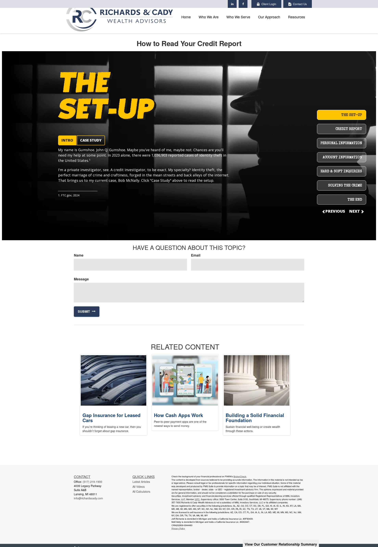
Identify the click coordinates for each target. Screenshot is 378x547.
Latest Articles (141, 482)
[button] (186, 16)
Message (81, 279)
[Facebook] (243, 4)
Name (78, 255)
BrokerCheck (239, 476)
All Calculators (141, 491)
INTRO (67, 140)
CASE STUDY (91, 140)
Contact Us (300, 4)
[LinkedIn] (232, 4)
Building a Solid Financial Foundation (255, 418)
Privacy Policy (178, 528)
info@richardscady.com (88, 498)
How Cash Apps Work (178, 415)
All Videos (138, 487)
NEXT (355, 211)
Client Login (268, 4)
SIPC (197, 499)
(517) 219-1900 (92, 482)
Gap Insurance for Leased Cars (111, 418)
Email (195, 255)
